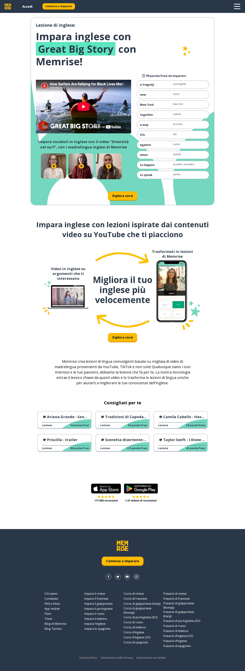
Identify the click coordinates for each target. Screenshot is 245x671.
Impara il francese (96, 599)
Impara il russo (94, 614)
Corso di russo (133, 622)
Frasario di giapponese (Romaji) (178, 605)
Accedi (27, 6)
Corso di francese (135, 599)
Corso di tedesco (135, 627)
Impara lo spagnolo (97, 629)
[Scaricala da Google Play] (141, 489)
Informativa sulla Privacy (117, 657)
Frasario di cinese (175, 594)
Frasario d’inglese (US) (178, 636)
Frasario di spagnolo (177, 646)
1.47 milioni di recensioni (141, 500)
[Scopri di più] (237, 6)
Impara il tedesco (95, 619)
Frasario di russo (174, 626)
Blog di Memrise (55, 624)
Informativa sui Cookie (151, 657)
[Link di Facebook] (108, 577)
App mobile (52, 609)
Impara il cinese (94, 594)
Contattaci (51, 599)
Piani (47, 614)
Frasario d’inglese (175, 641)
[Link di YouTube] (127, 577)
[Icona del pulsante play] (54, 166)
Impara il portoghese (98, 609)
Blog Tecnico (53, 629)
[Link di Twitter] (118, 577)
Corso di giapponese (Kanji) (142, 604)
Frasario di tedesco (176, 631)
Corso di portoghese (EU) (141, 617)
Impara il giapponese (98, 604)
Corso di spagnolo (136, 642)
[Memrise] (8, 6)
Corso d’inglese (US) (137, 637)
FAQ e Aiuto (52, 604)
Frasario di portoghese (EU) (181, 621)
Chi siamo (51, 594)
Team (48, 619)
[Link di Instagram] (136, 577)
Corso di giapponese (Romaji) (137, 610)
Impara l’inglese (94, 624)
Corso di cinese (134, 594)
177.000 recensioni (106, 500)
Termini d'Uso (88, 657)
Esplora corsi (122, 196)
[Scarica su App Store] (106, 489)
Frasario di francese (176, 599)
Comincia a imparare (58, 6)
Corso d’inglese (134, 632)
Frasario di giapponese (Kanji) (178, 614)
